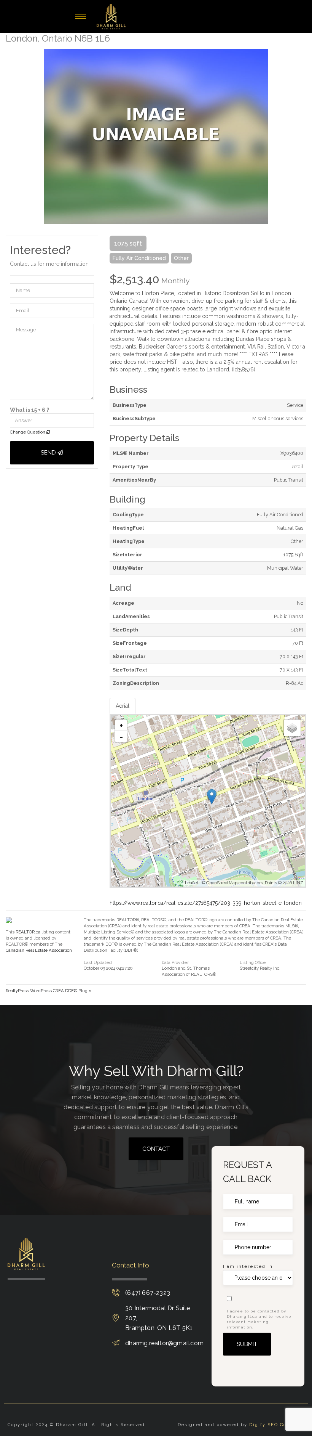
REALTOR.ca (28, 932)
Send (49, 452)
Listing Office (253, 962)
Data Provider (175, 962)
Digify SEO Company (276, 1424)
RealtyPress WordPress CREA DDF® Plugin (48, 990)
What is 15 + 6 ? (29, 410)
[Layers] (292, 728)
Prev (11, 136)
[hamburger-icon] (80, 16)
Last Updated (98, 962)
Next (300, 136)
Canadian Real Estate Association (39, 950)
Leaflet (191, 882)
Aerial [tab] (122, 706)
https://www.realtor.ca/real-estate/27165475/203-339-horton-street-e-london (206, 903)
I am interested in (248, 1266)
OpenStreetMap (221, 882)
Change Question (28, 432)
